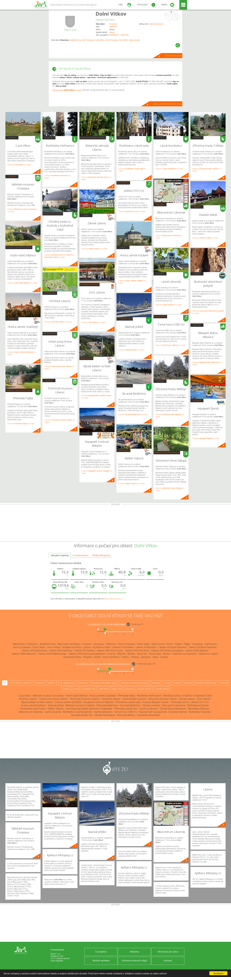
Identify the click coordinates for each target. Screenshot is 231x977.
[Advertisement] (115, 523)
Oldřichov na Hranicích (184, 653)
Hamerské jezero (103, 711)
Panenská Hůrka (72, 657)
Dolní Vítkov (111, 13)
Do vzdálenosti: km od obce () (103, 663)
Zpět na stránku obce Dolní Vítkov (167, 103)
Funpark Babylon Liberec (155, 702)
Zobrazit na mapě (19, 164)
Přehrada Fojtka (126, 695)
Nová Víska (155, 653)
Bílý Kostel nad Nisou (69, 644)
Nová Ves (142, 653)
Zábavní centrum (50, 293)
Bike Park (160, 204)
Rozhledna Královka (198, 705)
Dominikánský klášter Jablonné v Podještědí (89, 708)
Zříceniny (160, 381)
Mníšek (131, 653)
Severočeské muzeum (135, 698)
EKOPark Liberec (28, 698)
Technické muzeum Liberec (84, 698)
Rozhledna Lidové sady (128, 702)
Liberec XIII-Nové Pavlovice (203, 647)
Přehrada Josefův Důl (125, 708)
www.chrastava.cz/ (156, 24)
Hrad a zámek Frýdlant (33, 705)
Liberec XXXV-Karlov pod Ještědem (86, 653)
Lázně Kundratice (148, 708)
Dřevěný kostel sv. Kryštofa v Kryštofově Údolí (187, 695)
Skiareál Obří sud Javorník (153, 711)
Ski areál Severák (178, 711)
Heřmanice (211, 644)
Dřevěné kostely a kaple (53, 214)
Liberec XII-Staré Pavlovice (172, 647)
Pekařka (87, 657)
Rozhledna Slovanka (200, 711)
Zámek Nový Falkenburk (173, 708)
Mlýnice (121, 653)
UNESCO (51, 683)
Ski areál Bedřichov (130, 705)
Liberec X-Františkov (123, 647)
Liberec (112, 32)
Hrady (123, 247)
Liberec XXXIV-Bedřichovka (52, 653)
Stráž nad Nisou (111, 657)
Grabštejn (197, 644)
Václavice (146, 657)
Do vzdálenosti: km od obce (106, 624)
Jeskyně (197, 274)
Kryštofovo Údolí (101, 647)
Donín (170, 644)
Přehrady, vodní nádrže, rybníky (19, 247)
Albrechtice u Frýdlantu (25, 644)
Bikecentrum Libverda (31, 711)
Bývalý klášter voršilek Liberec (37, 702)
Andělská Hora (75, 40)
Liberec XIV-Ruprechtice (34, 650)
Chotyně (86, 644)
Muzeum (12, 176)
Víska (131, 40)
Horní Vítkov (123, 40)
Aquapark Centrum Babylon (99, 702)
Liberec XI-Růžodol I (146, 647)
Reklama (134, 951)
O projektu (101, 951)
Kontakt (168, 960)
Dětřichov (111, 644)
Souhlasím (218, 973)
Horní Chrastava (111, 40)
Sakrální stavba (86, 358)
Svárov (125, 657)
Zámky (12, 319)
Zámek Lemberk (151, 705)
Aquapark (86, 434)
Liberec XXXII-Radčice (196, 650)
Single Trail (116, 689)
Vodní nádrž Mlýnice (76, 695)
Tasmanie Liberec (111, 698)
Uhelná (135, 657)
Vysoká (137, 40)
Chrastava (113, 24)
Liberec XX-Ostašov (84, 650)
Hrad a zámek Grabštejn (103, 695)
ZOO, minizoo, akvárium (89, 284)
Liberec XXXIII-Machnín (24, 653)
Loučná (111, 653)
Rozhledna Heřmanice (149, 695)
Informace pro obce (168, 951)
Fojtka (187, 644)
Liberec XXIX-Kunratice (137, 650)
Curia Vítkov (24, 695)
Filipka (178, 644)
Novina (166, 653)
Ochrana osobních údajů (134, 960)
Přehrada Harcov (180, 702)
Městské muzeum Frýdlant (80, 705)
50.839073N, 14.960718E (118, 35)
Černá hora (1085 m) (125, 711)
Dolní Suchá (158, 644)
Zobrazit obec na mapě (67, 90)
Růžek (97, 657)
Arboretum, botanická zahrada (93, 138)
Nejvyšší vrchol (123, 183)
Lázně (160, 138)
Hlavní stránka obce (173, 55)
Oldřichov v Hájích (208, 653)
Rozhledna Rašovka (198, 708)
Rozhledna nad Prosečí (33, 708)
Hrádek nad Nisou (72, 647)
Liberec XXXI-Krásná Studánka (167, 650)
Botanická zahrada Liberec (163, 698)
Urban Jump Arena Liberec (53, 698)
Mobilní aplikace (101, 960)
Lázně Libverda (53, 711)
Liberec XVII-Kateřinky (60, 650)
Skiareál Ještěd (56, 705)
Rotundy (224, 683)
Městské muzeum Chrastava (48, 695)
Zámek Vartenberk (105, 715)
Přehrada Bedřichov (107, 705)
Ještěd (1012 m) (199, 702)
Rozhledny (48, 138)
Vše (4, 683)
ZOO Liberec (204, 698)
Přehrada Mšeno (126, 715)
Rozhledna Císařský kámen (77, 711)
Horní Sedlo (39, 647)
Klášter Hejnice (56, 708)
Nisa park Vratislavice (173, 705)
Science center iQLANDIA (68, 702)
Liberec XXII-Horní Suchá (110, 650)
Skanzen (12, 138)
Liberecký (112, 27)
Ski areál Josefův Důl (82, 715)
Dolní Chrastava (88, 40)
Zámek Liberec (187, 698)
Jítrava (87, 647)
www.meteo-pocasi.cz (113, 598)
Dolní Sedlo (143, 644)
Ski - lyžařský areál (124, 319)
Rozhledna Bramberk (148, 715)
